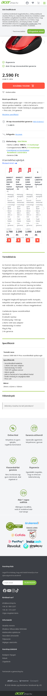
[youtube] (9, 590)
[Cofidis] (18, 535)
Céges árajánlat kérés (10, 613)
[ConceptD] (34, 680)
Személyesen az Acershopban (18, 150)
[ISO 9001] (31, 535)
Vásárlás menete (8, 626)
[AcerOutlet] (12, 680)
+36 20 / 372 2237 (9, 610)
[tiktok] (17, 590)
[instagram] (13, 590)
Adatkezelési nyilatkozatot (28, 24)
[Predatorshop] (24, 680)
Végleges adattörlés (9, 642)
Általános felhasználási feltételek (14, 629)
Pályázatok (6, 639)
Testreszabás (19, 31)
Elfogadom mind (36, 31)
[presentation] (3, 42)
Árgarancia (10, 62)
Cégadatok (6, 661)
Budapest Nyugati (9, 655)
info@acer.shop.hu (9, 603)
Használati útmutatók (10, 636)
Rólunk (4, 658)
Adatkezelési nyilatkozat (11, 632)
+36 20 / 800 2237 (9, 606)
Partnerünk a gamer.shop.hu (12, 671)
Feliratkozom (29, 583)
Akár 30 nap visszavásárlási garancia (21, 66)
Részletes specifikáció (10, 114)
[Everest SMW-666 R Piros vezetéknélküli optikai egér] (23, 42)
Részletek (18, 134)
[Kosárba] (9, 240)
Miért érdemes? (38, 122)
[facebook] (5, 590)
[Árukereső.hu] (32, 524)
